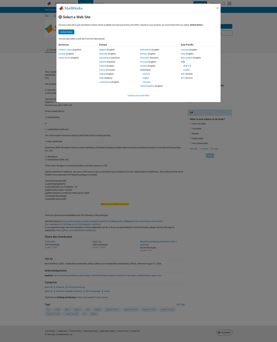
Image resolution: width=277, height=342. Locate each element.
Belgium (102, 50)
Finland (102, 66)
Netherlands (145, 50)
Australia (185, 50)
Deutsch (146, 74)
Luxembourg (105, 82)
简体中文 (187, 66)
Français (146, 82)
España (102, 62)
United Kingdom (147, 86)
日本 (183, 74)
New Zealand (186, 58)
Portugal (144, 62)
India (183, 54)
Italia (101, 78)
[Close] (218, 8)
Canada (61, 54)
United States (64, 58)
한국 (183, 78)
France (102, 70)
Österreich (144, 58)
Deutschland (105, 58)
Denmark (103, 54)
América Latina (65, 50)
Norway (143, 54)
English (146, 78)
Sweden (143, 66)
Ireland (102, 74)
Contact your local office (138, 95)
